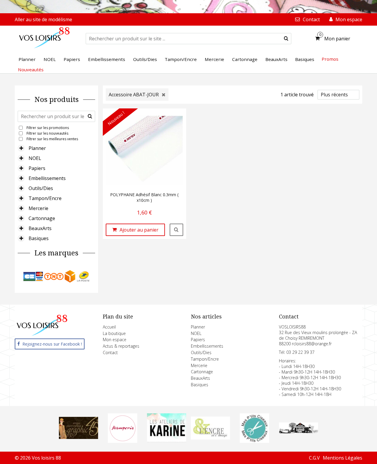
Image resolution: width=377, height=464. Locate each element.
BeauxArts (40, 228)
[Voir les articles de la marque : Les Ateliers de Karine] (166, 440)
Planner (37, 148)
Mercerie (38, 208)
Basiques (39, 238)
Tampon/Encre (45, 198)
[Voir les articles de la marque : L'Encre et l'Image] (210, 438)
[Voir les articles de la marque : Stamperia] (122, 441)
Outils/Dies (41, 188)
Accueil (109, 327)
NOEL (35, 158)
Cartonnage (42, 218)
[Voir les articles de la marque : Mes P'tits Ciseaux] (254, 441)
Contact (110, 352)
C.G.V (314, 458)
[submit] (286, 38)
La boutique (114, 333)
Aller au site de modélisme (43, 19)
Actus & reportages (121, 346)
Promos (330, 59)
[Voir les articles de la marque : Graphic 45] (78, 437)
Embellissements (47, 178)
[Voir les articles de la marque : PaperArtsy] (298, 431)
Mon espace (114, 339)
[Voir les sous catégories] (21, 148)
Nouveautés (31, 69)
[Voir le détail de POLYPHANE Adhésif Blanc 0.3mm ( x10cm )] (176, 230)
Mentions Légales (342, 458)
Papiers (37, 168)
